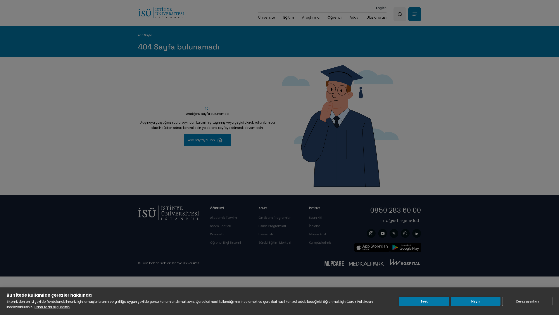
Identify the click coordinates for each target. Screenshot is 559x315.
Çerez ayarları (527, 301)
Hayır (475, 301)
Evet (424, 301)
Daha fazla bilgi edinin (52, 306)
